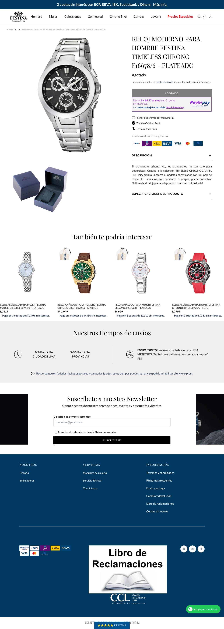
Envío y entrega (155, 488)
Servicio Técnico (92, 480)
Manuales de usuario (95, 472)
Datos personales (105, 432)
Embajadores (26, 480)
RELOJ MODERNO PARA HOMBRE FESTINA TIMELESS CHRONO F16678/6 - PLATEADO (64, 29)
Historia (24, 472)
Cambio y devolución (159, 495)
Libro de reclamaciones (160, 503)
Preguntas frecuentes (159, 480)
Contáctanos (90, 488)
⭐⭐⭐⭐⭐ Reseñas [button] (112, 625)
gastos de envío (165, 81)
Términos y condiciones (160, 472)
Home (9, 29)
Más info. (160, 4)
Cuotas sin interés (157, 511)
